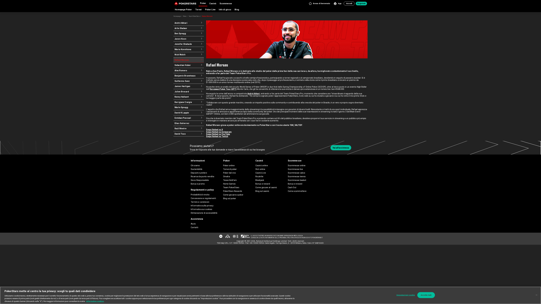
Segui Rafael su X (214, 129)
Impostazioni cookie (405, 295)
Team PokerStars (194, 16)
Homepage (177, 16)
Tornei (198, 9)
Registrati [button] (361, 4)
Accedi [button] (349, 4)
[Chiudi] (536, 295)
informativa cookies (95, 301)
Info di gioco (225, 9)
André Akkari (253, 93)
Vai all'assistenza (341, 148)
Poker (185, 16)
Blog (237, 9)
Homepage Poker (183, 9)
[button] (319, 3)
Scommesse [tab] (226, 3)
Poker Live (210, 9)
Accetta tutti (426, 295)
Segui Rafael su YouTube (218, 134)
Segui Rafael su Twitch (217, 136)
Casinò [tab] (212, 3)
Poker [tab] (203, 3)
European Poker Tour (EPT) (223, 89)
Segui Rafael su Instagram (219, 132)
